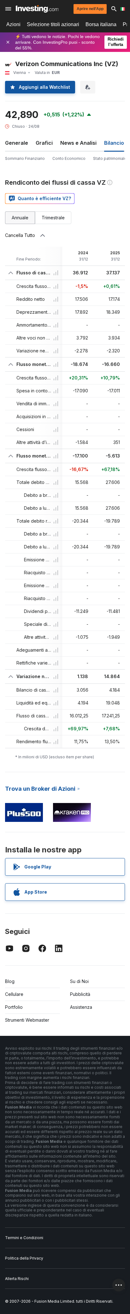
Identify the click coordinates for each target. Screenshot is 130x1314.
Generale (16, 143)
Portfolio (14, 1007)
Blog (10, 981)
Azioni (13, 24)
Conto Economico (69, 158)
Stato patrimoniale (110, 158)
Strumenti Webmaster (27, 1020)
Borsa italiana (101, 24)
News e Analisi (78, 143)
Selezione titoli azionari (53, 24)
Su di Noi (79, 981)
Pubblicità (80, 994)
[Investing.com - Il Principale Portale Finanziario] (37, 9)
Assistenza (81, 1007)
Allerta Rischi (17, 1278)
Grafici (44, 143)
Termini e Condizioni (24, 1237)
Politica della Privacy (24, 1258)
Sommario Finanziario (25, 158)
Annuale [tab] (20, 217)
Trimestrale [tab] (53, 217)
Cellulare (14, 994)
